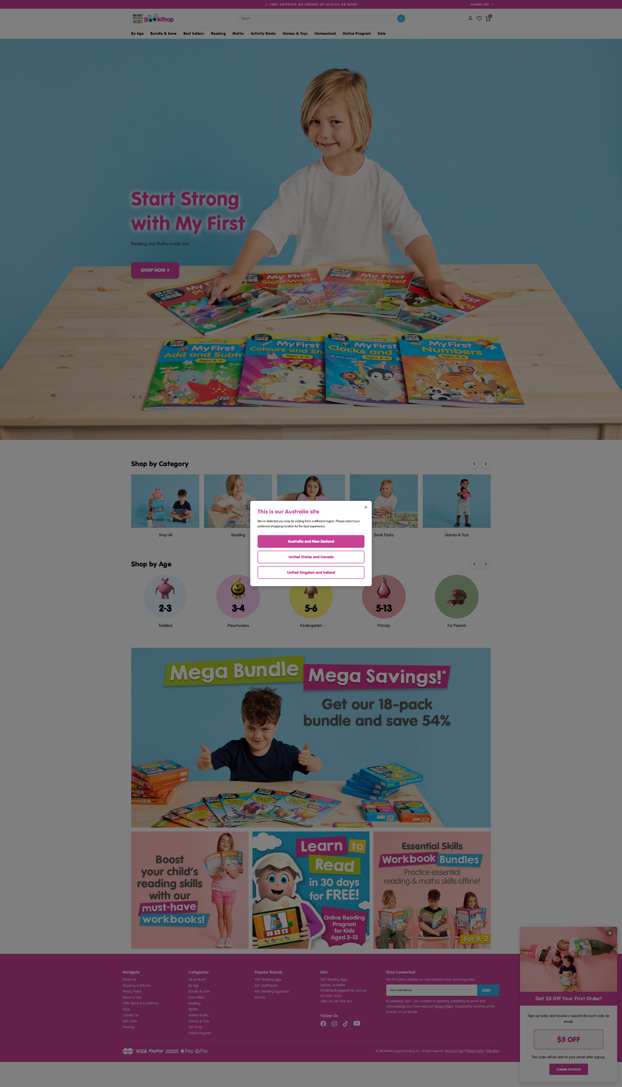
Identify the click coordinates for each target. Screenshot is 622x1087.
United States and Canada (311, 557)
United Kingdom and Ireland (311, 572)
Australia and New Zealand (311, 541)
